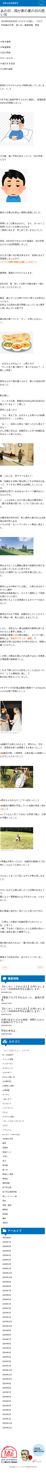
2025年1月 (6, 1317)
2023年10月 (7, 1379)
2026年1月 (6, 1268)
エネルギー (6, 1072)
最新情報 (28, 25)
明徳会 (5, 1179)
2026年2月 (6, 1264)
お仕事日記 (6, 1081)
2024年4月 (6, 1352)
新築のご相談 (7, 1174)
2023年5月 (6, 1401)
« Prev (5, 967)
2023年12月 (7, 1370)
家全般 (5, 1165)
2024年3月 (6, 1357)
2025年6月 (6, 1295)
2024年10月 (7, 1326)
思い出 (19, 25)
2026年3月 (6, 1260)
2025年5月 (6, 1299)
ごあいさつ (6, 1099)
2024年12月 (7, 1322)
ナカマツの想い (26, 21)
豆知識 (5, 1214)
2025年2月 (6, 1313)
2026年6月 (6, 1246)
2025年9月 (6, 1282)
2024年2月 (6, 1361)
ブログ (39, 21)
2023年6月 (6, 1397)
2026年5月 (6, 1251)
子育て (5, 1156)
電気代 (5, 1223)
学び (4, 1161)
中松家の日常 (7, 25)
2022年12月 (7, 1423)
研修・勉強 (6, 1205)
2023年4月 (6, 1406)
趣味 (4, 1218)
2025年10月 (7, 1277)
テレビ (5, 1112)
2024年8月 (6, 1335)
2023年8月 (6, 1388)
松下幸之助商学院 (9, 1192)
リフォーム (6, 1130)
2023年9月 (6, 1383)
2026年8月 (6, 1238)
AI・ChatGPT (7, 1055)
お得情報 (6, 1090)
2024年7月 (6, 1339)
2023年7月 (6, 1392)
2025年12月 (7, 1273)
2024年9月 (6, 1330)
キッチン (6, 1095)
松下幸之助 (6, 1187)
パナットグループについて (13, 1121)
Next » (41, 967)
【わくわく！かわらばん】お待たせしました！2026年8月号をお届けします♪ (23, 987)
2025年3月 (6, 1308)
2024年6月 (6, 1344)
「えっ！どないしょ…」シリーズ (15, 1050)
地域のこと (6, 1152)
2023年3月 (6, 1410)
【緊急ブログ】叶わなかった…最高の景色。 (22, 998)
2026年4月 (6, 1255)
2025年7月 (6, 1291)
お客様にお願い (8, 1086)
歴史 (37, 25)
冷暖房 (5, 1148)
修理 (4, 1143)
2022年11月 (7, 1428)
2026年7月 (6, 1242)
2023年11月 (7, 1375)
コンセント (6, 1103)
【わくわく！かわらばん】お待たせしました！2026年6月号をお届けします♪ (23, 1009)
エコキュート (7, 1068)
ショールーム (7, 1108)
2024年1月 (6, 1366)
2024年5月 (6, 1348)
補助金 (5, 1209)
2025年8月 (6, 1286)
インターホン (7, 1064)
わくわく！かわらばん (11, 1134)
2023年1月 (6, 1419)
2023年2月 (6, 1414)
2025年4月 (6, 1304)
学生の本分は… (9, 1030)
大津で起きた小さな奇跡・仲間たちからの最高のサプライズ (22, 1021)
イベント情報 (7, 1059)
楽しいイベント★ (9, 1196)
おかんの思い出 (8, 1077)
